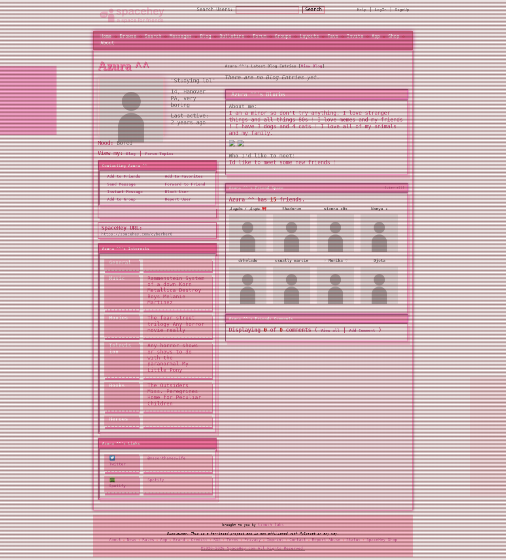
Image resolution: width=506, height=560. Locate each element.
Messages (181, 38)
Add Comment (362, 334)
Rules (148, 541)
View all (330, 334)
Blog (205, 38)
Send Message (120, 187)
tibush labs (271, 526)
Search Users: (215, 11)
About (107, 44)
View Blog (311, 69)
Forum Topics (159, 157)
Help (361, 11)
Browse (128, 38)
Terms (232, 541)
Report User (176, 202)
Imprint (275, 541)
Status (353, 541)
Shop (393, 38)
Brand (179, 541)
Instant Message (124, 194)
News (131, 541)
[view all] (394, 191)
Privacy (252, 541)
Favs (332, 38)
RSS (217, 541)
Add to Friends (122, 179)
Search (313, 11)
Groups (283, 38)
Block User (175, 194)
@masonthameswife (166, 461)
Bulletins (231, 38)
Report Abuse (326, 541)
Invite (355, 38)
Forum (259, 38)
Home (105, 38)
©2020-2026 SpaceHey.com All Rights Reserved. (253, 550)
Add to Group (120, 202)
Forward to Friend (183, 187)
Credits (199, 541)
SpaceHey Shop (381, 541)
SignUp (402, 11)
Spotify (155, 483)
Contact (297, 541)
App (376, 38)
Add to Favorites (182, 179)
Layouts (309, 38)
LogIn (381, 11)
